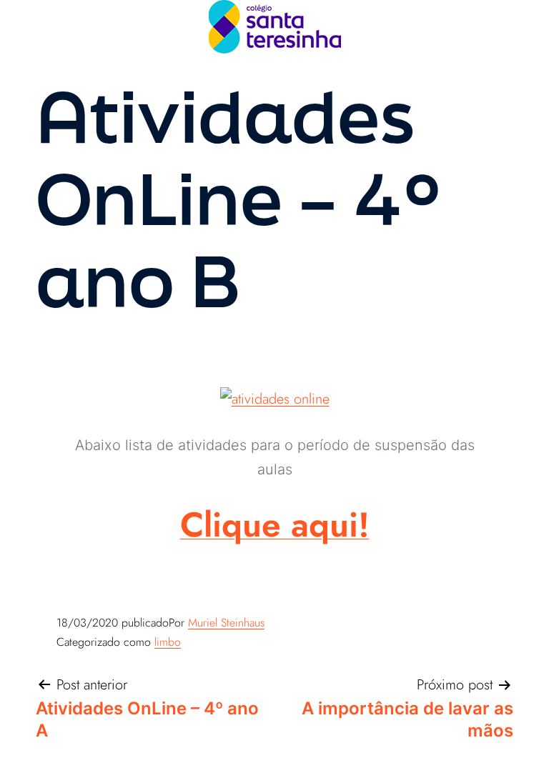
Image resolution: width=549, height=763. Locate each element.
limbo (167, 642)
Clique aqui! (275, 524)
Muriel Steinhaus (226, 622)
